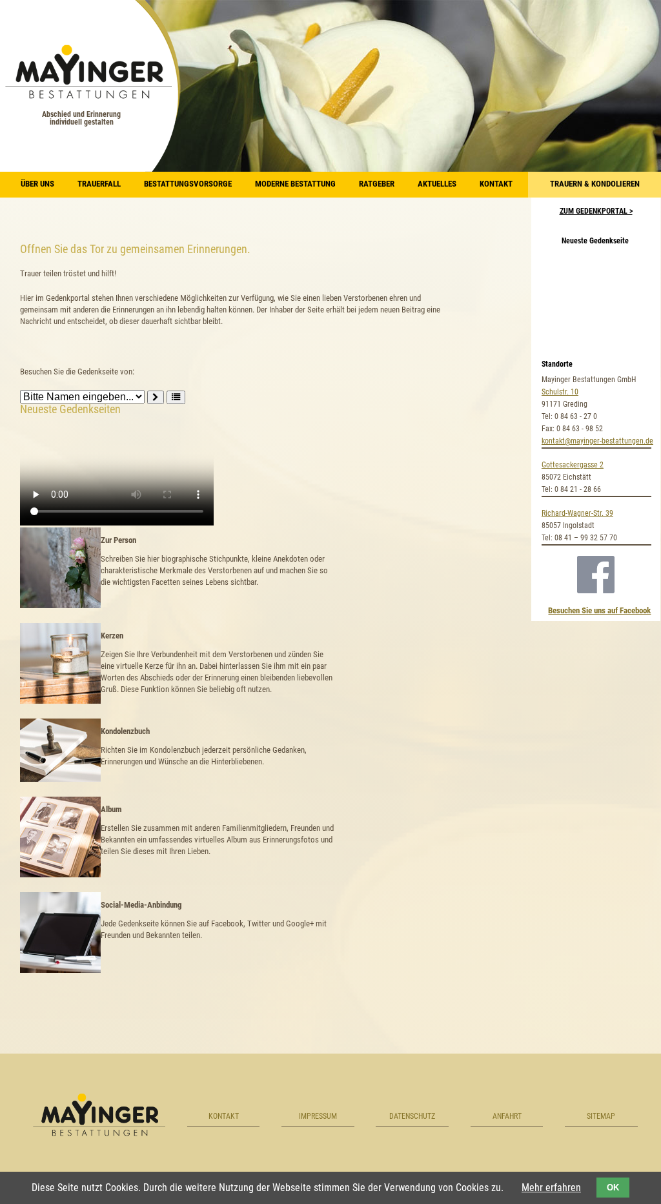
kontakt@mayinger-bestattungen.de (597, 440)
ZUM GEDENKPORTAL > (596, 211)
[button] (176, 397)
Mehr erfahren (551, 1187)
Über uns (37, 184)
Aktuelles (437, 184)
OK (613, 1187)
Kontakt (496, 184)
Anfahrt (507, 1116)
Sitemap (601, 1116)
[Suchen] (155, 397)
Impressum (318, 1116)
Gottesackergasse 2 (573, 464)
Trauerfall (99, 184)
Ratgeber (376, 184)
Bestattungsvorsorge (188, 184)
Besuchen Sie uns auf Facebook (599, 610)
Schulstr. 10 (560, 391)
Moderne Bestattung (295, 184)
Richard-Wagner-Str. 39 (577, 513)
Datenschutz (412, 1116)
